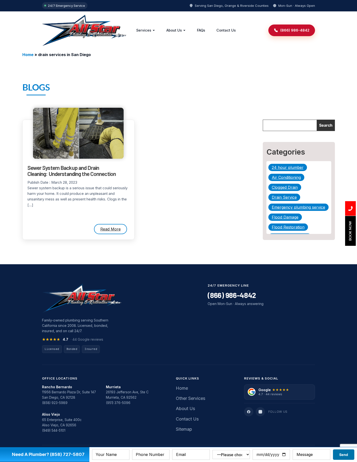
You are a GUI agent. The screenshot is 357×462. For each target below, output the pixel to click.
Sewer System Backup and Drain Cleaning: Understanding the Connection (71, 171)
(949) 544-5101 (53, 430)
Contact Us (226, 30)
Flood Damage (285, 217)
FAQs (201, 30)
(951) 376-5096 (118, 403)
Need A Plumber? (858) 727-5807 (48, 454)
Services (143, 30)
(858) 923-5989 (55, 403)
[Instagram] (260, 411)
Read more (110, 229)
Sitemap (184, 429)
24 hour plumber (288, 167)
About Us (174, 30)
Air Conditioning (286, 177)
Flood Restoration (288, 227)
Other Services (190, 398)
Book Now (350, 231)
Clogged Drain (285, 187)
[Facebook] (248, 411)
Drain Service (284, 197)
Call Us (350, 208)
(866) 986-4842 (232, 295)
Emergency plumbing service (298, 207)
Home (28, 54)
